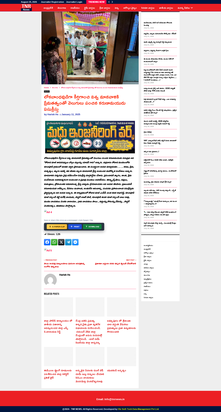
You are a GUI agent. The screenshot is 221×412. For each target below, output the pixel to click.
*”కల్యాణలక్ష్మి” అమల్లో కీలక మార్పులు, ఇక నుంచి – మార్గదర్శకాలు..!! (160, 202)
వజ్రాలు (146, 290)
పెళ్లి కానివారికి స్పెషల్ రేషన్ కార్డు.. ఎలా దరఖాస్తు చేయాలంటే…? (160, 100)
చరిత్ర (146, 264)
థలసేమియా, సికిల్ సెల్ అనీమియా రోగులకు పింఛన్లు (158, 24)
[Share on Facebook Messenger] (75, 242)
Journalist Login (74, 2)
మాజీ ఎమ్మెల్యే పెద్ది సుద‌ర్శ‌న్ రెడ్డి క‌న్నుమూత (158, 42)
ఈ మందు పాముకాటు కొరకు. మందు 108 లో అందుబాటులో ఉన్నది (159, 60)
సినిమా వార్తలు (147, 7)
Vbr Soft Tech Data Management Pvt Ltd (138, 409)
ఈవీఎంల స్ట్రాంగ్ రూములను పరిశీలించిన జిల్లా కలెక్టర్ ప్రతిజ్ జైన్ (58, 374)
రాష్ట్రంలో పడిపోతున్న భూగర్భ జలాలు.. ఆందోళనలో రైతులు (160, 172)
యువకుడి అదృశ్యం (116, 370)
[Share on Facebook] (47, 242)
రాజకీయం (75, 7)
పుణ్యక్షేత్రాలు (147, 279)
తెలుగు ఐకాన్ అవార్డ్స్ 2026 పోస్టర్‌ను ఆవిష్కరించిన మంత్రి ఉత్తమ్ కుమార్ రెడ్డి (157, 122)
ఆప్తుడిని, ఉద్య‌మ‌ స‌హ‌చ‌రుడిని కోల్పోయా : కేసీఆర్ (160, 33)
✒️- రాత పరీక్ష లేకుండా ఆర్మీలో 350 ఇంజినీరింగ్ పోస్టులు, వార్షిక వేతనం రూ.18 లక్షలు (160, 213)
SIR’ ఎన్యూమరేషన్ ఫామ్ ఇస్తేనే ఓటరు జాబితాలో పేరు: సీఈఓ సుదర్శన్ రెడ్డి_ (160, 142)
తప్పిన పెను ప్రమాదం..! (151, 151)
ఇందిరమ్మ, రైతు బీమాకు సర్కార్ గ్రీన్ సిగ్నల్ (157, 181)
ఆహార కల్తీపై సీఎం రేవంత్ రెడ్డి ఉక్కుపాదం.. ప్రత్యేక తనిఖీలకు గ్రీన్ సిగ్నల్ (160, 111)
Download (94, 226)
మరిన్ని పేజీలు (184, 7)
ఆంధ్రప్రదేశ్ (48, 7)
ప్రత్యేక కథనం (148, 282)
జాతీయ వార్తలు (166, 7)
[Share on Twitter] (61, 242)
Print (77, 226)
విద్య (117, 7)
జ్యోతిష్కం (147, 271)
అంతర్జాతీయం (148, 245)
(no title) (148, 132)
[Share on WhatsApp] (54, 242)
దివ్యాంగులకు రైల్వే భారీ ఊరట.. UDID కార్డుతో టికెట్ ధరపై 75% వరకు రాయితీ (159, 90)
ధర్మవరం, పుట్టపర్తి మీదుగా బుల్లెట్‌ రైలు (156, 50)
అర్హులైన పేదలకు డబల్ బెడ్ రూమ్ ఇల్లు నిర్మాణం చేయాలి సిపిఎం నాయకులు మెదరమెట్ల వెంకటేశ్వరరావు (90, 376)
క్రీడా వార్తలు (105, 7)
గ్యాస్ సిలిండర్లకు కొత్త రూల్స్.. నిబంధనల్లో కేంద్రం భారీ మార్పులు (160, 224)
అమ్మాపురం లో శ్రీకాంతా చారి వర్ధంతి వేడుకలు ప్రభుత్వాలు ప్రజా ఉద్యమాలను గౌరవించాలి (121, 326)
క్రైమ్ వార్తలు (89, 7)
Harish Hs (52, 114)
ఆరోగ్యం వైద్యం (130, 7)
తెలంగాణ (62, 7)
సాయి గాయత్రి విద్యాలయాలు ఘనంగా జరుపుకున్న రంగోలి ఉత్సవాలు (64, 265)
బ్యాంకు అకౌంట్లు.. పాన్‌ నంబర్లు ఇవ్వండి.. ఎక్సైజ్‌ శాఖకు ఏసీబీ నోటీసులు (160, 191)
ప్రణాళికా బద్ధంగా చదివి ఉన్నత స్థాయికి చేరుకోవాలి (115, 263)
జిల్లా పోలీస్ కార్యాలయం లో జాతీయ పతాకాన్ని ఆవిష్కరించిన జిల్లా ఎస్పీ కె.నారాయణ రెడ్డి (58, 326)
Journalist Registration (52, 2)
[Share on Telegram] (68, 242)
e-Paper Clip (58, 226)
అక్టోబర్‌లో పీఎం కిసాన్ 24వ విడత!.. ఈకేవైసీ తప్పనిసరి (158, 161)
